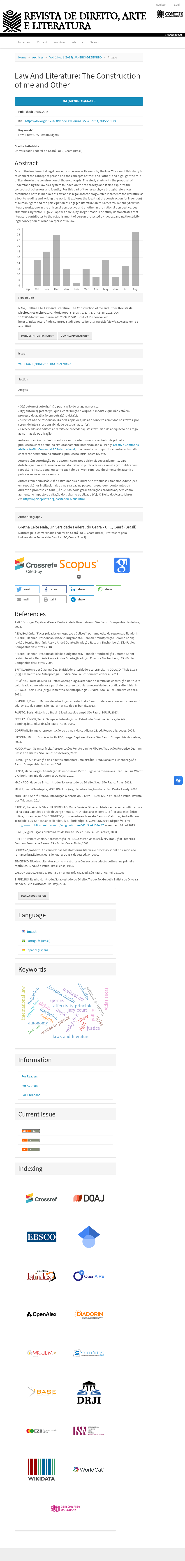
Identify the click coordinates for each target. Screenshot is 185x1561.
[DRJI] (89, 1392)
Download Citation (74, 335)
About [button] (76, 42)
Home (22, 57)
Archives (59, 42)
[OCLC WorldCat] (89, 1470)
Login (177, 4)
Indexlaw (24, 42)
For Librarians (31, 1095)
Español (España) (37, 950)
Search (94, 42)
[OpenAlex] (42, 1315)
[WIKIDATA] (42, 1470)
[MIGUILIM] (42, 1354)
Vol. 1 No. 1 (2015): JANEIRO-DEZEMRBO (75, 57)
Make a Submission (33, 895)
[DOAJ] (89, 1198)
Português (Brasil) (38, 941)
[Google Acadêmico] (89, 1237)
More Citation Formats (36, 335)
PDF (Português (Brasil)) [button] (78, 101)
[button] (27, 589)
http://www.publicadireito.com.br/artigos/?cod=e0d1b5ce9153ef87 (59, 825)
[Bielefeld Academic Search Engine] (42, 1392)
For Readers (30, 1076)
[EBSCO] (42, 1237)
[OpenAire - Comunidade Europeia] (89, 1276)
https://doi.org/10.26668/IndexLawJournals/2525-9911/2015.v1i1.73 (70, 121)
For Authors (30, 1086)
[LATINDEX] (42, 1276)
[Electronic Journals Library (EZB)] (42, 1431)
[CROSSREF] (42, 1198)
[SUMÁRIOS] (89, 1354)
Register (161, 4)
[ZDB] (65, 1509)
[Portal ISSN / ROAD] (89, 1431)
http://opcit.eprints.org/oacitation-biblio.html (54, 499)
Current (42, 42)
